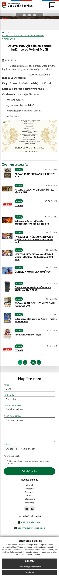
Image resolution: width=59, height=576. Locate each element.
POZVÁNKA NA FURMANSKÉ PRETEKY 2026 (35, 175)
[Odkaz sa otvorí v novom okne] (26, 508)
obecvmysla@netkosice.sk (31, 527)
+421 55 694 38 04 (31, 522)
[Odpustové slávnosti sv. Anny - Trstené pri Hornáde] (7, 318)
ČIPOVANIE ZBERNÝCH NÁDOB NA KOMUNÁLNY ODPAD (33, 289)
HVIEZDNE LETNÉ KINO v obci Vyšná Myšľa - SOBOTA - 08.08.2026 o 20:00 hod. (34, 257)
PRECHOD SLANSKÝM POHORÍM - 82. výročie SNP (34, 191)
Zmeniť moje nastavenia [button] (29, 566)
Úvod (7, 32)
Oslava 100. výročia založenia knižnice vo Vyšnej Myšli (23, 37)
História (30, 488)
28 (33, 362)
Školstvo (29, 492)
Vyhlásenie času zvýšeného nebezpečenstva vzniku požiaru (32, 222)
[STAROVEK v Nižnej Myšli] (7, 333)
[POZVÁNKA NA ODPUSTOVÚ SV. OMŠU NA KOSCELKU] (7, 302)
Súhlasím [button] (30, 561)
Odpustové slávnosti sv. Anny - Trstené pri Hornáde (36, 320)
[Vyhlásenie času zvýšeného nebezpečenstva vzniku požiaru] (7, 220)
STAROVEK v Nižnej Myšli (28, 334)
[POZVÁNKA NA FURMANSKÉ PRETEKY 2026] (7, 173)
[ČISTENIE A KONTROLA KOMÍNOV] (7, 271)
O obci (29, 485)
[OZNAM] (7, 204)
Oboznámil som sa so (28, 462)
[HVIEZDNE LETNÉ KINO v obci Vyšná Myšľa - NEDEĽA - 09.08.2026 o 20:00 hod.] (7, 237)
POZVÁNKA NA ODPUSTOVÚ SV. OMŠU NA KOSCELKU (35, 304)
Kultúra (29, 495)
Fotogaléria (29, 498)
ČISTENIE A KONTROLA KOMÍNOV (32, 271)
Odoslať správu (29, 471)
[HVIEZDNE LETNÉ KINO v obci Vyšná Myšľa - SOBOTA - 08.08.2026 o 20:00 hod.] (7, 254)
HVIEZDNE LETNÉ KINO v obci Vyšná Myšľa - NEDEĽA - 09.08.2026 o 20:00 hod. (34, 239)
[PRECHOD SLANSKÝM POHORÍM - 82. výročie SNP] (7, 188)
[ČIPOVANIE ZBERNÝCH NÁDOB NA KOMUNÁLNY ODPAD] (7, 286)
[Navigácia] (52, 5)
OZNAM (19, 205)
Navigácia (8, 5)
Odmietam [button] (29, 572)
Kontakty (29, 502)
